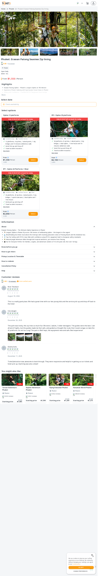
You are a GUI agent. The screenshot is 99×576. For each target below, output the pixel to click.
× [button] (93, 556)
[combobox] (92, 555)
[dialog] (81, 563)
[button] (93, 3)
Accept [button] (81, 567)
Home (3, 9)
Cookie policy (76, 564)
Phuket (11, 9)
